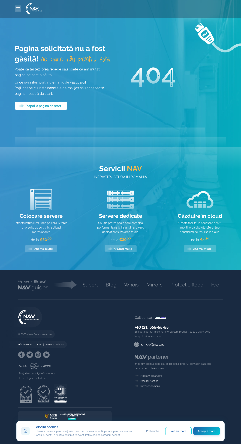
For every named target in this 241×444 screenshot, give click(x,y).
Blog (111, 285)
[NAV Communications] (34, 9)
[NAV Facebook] (21, 354)
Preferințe (152, 431)
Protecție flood (186, 285)
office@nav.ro (152, 344)
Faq (215, 285)
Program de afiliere (151, 375)
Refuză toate (178, 431)
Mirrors (154, 285)
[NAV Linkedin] (46, 354)
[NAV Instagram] (38, 354)
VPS (39, 344)
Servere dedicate (55, 344)
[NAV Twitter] (29, 354)
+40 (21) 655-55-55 (152, 327)
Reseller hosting (149, 381)
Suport (90, 285)
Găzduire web (25, 344)
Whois (131, 285)
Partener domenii (150, 386)
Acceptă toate (207, 431)
